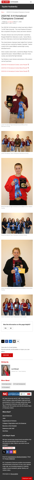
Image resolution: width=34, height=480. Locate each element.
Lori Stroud (10, 21)
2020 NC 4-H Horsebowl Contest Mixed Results (14, 68)
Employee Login (27, 478)
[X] (4, 451)
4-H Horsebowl (5, 387)
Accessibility (14, 474)
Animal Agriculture (6, 384)
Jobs (4, 418)
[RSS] (14, 451)
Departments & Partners (10, 421)
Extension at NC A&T (8, 428)
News (2, 12)
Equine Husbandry (9, 7)
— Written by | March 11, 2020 (11, 21)
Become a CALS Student (10, 426)
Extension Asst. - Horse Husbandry (18, 371)
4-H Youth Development (19, 384)
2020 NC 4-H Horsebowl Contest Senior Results (14, 71)
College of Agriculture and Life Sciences (14, 423)
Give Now (5, 431)
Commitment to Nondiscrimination (17, 457)
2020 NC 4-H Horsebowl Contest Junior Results (14, 64)
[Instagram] (11, 451)
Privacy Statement (10, 459)
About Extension (7, 416)
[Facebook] (7, 451)
